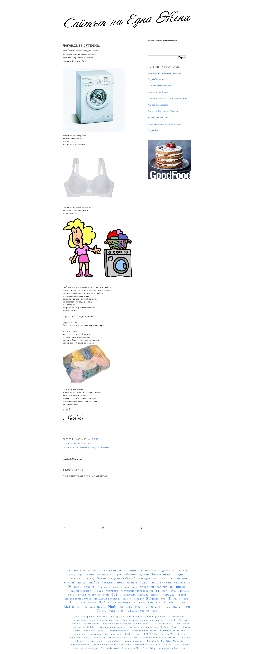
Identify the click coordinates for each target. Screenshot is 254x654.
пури (100, 590)
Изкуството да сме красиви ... (143, 627)
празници (177, 586)
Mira (80, 607)
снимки (103, 594)
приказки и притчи (80, 590)
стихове (130, 594)
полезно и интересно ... (146, 630)
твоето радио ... (93, 623)
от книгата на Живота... (159, 92)
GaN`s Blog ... (151, 648)
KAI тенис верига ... (165, 623)
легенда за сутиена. (81, 45)
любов (94, 582)
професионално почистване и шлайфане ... (128, 623)
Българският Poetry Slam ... (125, 637)
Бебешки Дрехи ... (172, 627)
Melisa (69, 606)
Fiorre (186, 598)
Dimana (174, 598)
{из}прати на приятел (76, 448)
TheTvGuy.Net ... (134, 634)
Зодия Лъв (153, 130)
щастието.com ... (178, 616)
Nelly (128, 607)
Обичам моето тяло (110, 586)
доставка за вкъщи (174, 570)
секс (71, 594)
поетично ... (97, 634)
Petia (138, 607)
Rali (146, 607)
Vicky (121, 610)
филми (155, 594)
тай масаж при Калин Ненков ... (92, 616)
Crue (164, 598)
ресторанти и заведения (137, 590)
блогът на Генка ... (95, 630)
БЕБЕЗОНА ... (152, 634)
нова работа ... (115, 641)
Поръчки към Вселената (159, 85)
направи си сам (160, 582)
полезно (162, 586)
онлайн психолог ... (111, 619)
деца (122, 570)
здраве (143, 574)
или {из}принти (99, 448)
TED (187, 607)
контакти (69, 582)
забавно (130, 574)
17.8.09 (94, 439)
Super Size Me (173, 607)
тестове (143, 594)
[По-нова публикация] (65, 528)
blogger (139, 598)
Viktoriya (132, 610)
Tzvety (102, 610)
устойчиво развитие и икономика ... (114, 644)
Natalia (101, 607)
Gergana (90, 602)
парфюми (131, 586)
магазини (108, 582)
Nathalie (87, 443)
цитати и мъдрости (78, 598)
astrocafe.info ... (88, 627)
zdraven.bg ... (101, 637)
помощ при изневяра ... (112, 627)
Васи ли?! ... (168, 634)
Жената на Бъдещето (158, 104)
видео (92, 570)
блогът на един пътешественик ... (161, 637)
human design (122, 602)
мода (120, 582)
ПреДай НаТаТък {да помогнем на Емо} (167, 98)
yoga (154, 610)
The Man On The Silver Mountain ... (166, 641)
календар (144, 578)
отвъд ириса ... (97, 641)
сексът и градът (86, 594)
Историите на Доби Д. (81, 578)
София (116, 594)
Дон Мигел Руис (149, 570)
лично (82, 582)
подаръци (147, 587)
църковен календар (107, 598)
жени (76, 443)
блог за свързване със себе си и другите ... (148, 619)
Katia (142, 602)
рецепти (162, 590)
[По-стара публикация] (141, 528)
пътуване (112, 590)
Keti (150, 602)
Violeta (144, 610)
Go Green (105, 602)
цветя (182, 594)
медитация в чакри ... (87, 619)
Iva (135, 602)
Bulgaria (152, 598)
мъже (143, 582)
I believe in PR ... (132, 648)
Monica (90, 607)
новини (89, 586)
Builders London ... (82, 644)
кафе (155, 578)
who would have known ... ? (150, 644)
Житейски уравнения (158, 117)
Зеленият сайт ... (115, 634)
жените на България (109, 574)
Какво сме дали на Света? (116, 578)
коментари (179, 578)
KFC (158, 602)
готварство (107, 570)
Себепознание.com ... (119, 630)
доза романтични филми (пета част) (165, 72)
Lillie (182, 602)
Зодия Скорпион (156, 79)
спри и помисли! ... (135, 641)
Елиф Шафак (76, 574)
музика (132, 582)
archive (127, 598)
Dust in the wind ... (112, 648)
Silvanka (156, 607)
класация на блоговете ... (173, 648)
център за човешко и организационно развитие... (139, 616)
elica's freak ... (174, 644)
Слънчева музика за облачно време (165, 123)
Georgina (75, 602)
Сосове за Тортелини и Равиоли (163, 111)
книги (164, 578)
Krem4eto (170, 602)
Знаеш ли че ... (163, 574)
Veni (112, 610)
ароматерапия (76, 570)
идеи (181, 574)
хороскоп (170, 594)
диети (132, 570)
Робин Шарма (180, 590)
